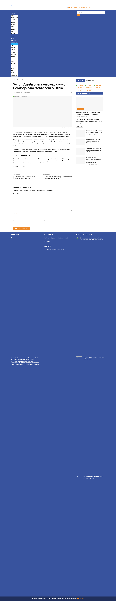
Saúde (12, 37)
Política (12, 38)
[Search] (78, 15)
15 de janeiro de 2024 (18, 92)
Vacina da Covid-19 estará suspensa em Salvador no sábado (93, 150)
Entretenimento (14, 17)
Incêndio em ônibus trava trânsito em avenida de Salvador (93, 141)
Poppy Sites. (80, 598)
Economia (13, 21)
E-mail (15, 220)
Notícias (13, 13)
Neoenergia (80, 109)
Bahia (12, 26)
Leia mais (79, 126)
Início (14, 79)
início (12, 12)
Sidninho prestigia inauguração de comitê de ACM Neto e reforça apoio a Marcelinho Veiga (94, 160)
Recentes (13, 15)
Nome (15, 213)
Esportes (13, 35)
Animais (13, 29)
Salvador (13, 24)
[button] (14, 44)
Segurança (13, 40)
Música (12, 31)
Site (45, 220)
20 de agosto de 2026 (81, 116)
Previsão (13, 33)
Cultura (12, 28)
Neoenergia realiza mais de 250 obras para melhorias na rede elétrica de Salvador (88, 113)
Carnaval (13, 19)
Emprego (13, 22)
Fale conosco (14, 42)
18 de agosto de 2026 (92, 164)
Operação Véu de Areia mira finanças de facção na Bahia (94, 131)
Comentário (16, 194)
